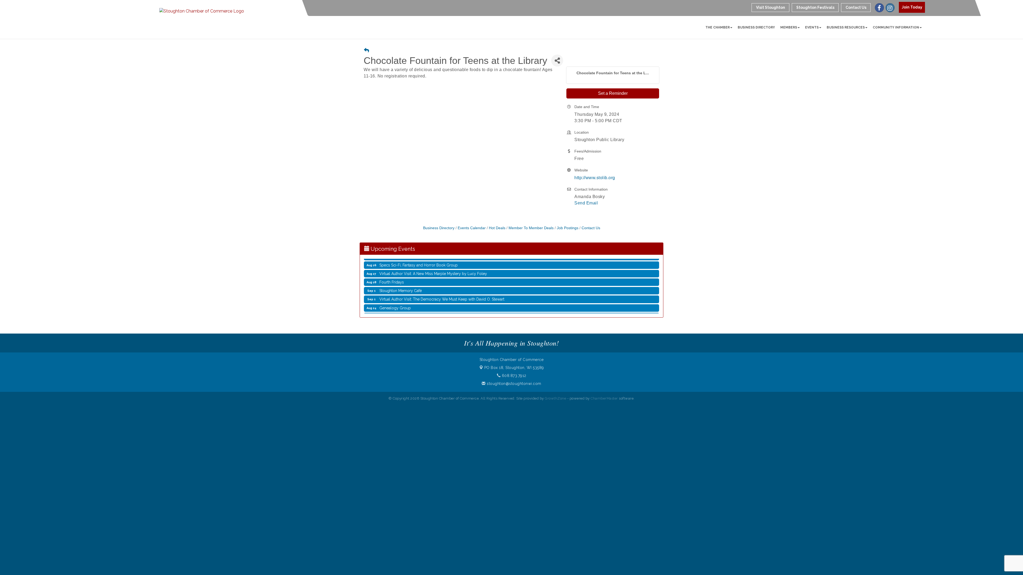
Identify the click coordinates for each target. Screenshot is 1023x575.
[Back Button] (366, 51)
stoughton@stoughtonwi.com (513, 383)
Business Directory (756, 27)
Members (788, 27)
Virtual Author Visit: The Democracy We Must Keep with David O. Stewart (441, 292)
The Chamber (717, 27)
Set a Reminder (613, 93)
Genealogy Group (395, 301)
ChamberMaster (604, 398)
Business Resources (846, 27)
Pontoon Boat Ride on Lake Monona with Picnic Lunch (425, 309)
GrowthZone (555, 398)
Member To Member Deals (531, 228)
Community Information (896, 27)
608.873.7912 (513, 375)
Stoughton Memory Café (400, 283)
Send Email (586, 203)
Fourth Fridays (391, 275)
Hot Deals (497, 228)
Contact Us (591, 228)
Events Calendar (472, 228)
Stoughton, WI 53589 (514, 367)
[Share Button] (557, 61)
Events (812, 27)
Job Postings (567, 228)
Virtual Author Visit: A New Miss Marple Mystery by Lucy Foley (433, 266)
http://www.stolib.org (594, 177)
